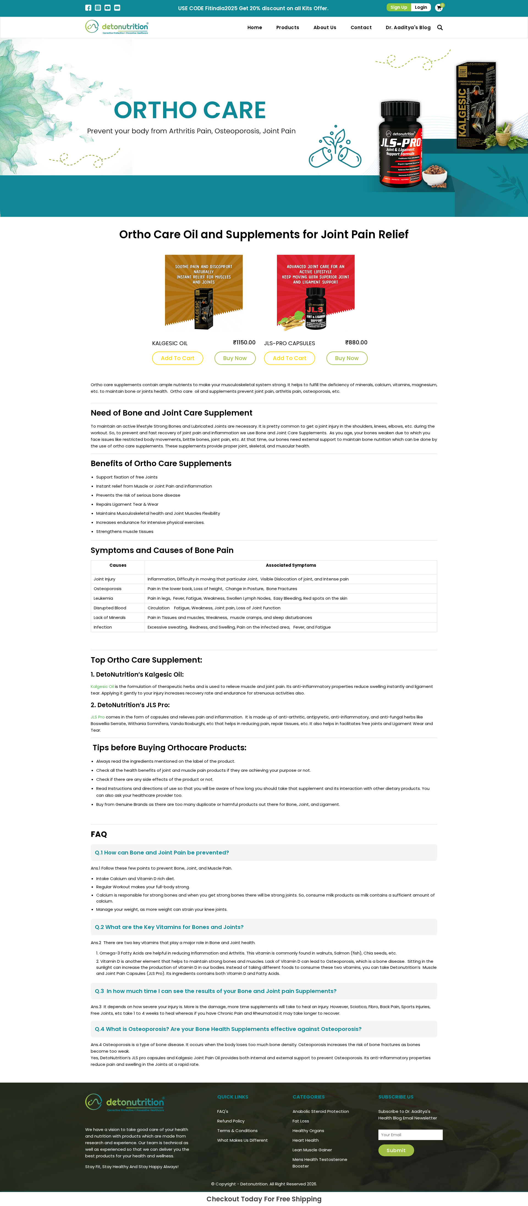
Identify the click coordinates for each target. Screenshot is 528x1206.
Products (287, 27)
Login (421, 7)
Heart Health (306, 1140)
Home (255, 27)
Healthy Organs (308, 1130)
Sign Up (399, 7)
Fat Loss (301, 1121)
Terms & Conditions (237, 1130)
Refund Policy (230, 1121)
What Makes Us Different (242, 1140)
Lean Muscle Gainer (312, 1150)
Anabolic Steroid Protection (321, 1111)
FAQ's (222, 1111)
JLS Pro (98, 717)
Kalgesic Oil (102, 686)
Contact (361, 27)
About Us (325, 27)
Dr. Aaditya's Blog (408, 27)
